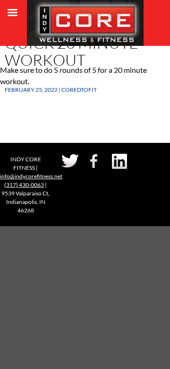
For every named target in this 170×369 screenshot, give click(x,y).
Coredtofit (79, 89)
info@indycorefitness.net (31, 176)
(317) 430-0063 (24, 184)
